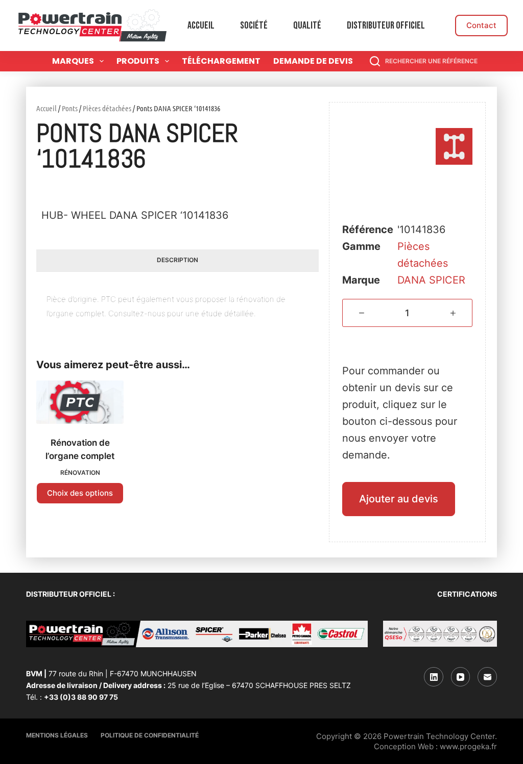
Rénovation (80, 472)
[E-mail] (487, 676)
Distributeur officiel (386, 25)
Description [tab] (177, 260)
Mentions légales (57, 735)
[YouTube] (460, 676)
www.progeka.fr (468, 746)
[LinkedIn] (433, 676)
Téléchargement (221, 61)
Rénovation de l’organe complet (79, 449)
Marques (73, 61)
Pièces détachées (107, 108)
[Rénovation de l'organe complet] (80, 402)
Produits (137, 61)
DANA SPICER (431, 280)
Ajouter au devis (398, 499)
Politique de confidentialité (150, 735)
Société (254, 25)
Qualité (307, 25)
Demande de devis (313, 61)
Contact (481, 25)
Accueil (201, 25)
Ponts (70, 108)
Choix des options (80, 493)
